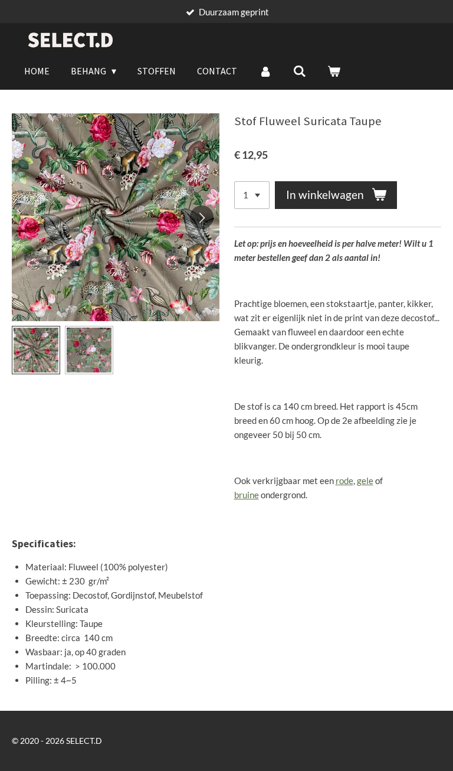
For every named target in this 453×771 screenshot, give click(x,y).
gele (365, 480)
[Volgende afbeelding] (202, 217)
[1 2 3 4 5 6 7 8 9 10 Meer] (252, 195)
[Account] (265, 70)
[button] (36, 350)
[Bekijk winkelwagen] (334, 70)
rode (344, 480)
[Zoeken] (299, 70)
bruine (246, 494)
